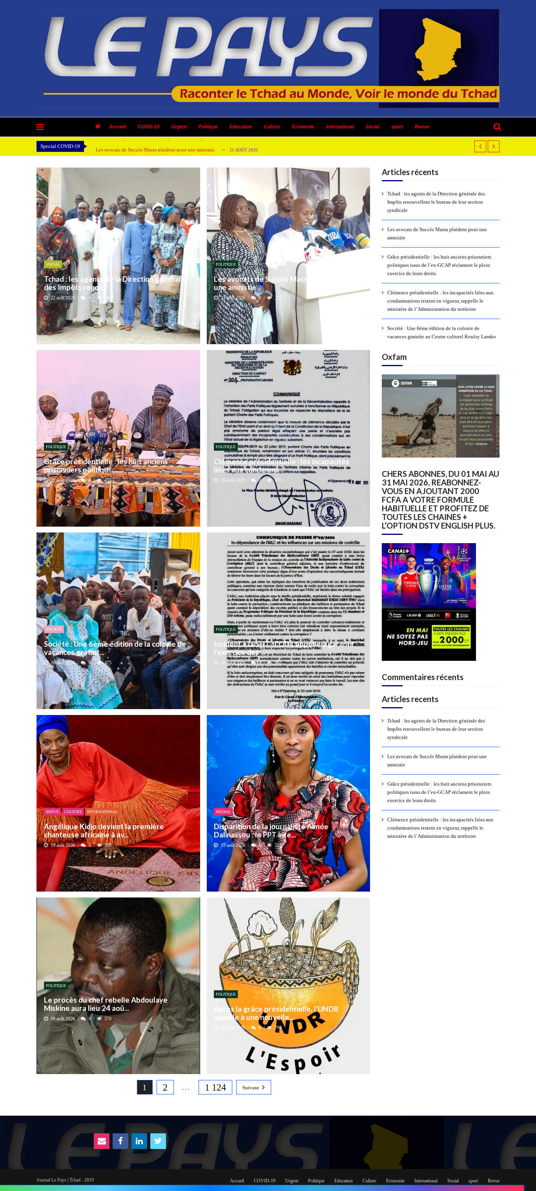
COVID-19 (149, 126)
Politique (208, 126)
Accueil (117, 126)
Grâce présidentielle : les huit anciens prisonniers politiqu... (106, 465)
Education (241, 126)
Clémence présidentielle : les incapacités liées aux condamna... (281, 465)
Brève (52, 812)
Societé (54, 629)
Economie (303, 126)
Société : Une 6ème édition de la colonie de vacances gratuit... (115, 648)
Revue (422, 126)
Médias (223, 812)
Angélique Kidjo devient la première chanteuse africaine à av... (104, 830)
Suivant (250, 1088)
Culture (272, 126)
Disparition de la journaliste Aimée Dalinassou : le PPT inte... (271, 830)
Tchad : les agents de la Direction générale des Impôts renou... (114, 283)
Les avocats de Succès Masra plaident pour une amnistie (155, 150)
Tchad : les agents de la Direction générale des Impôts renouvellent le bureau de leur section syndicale (436, 202)
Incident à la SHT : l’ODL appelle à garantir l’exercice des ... (284, 648)
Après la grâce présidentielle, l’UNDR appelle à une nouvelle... (276, 1013)
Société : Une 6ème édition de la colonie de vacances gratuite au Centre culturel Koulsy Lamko (441, 332)
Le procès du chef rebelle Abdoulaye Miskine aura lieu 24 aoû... (106, 1004)
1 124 (215, 1087)
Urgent (179, 126)
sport (397, 126)
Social (372, 126)
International (340, 126)
